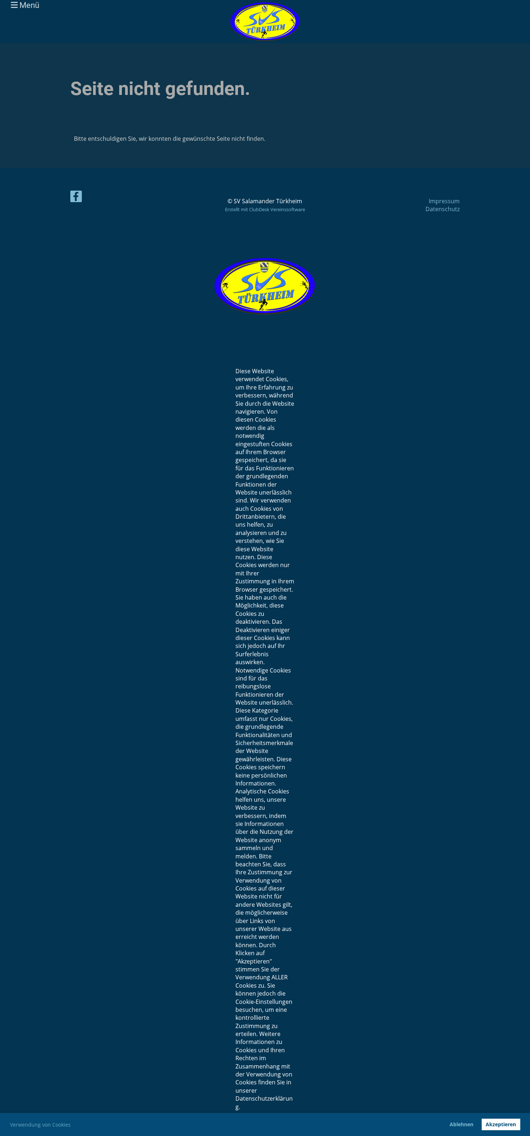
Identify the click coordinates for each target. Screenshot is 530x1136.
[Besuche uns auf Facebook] (76, 197)
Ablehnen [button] (461, 1124)
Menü (28, 5)
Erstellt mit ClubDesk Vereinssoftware (265, 209)
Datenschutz (442, 209)
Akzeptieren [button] (501, 1124)
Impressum (444, 201)
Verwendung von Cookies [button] (40, 1124)
